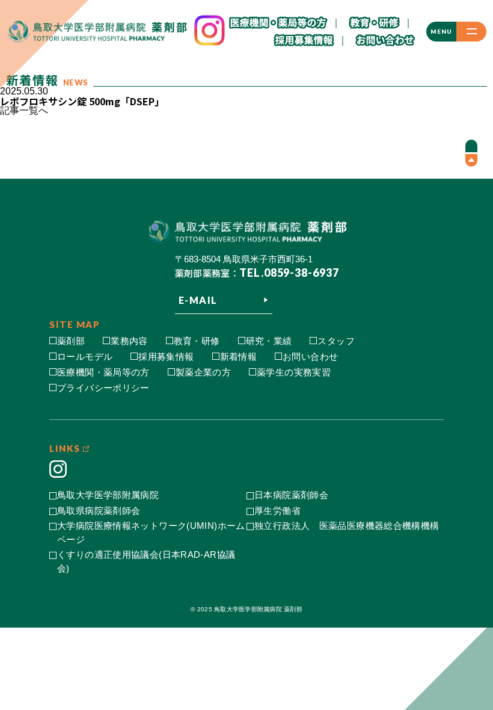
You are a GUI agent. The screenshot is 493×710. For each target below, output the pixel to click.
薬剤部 (71, 340)
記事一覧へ (24, 110)
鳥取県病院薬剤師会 (98, 510)
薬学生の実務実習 (294, 372)
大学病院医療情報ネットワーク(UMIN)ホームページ (151, 532)
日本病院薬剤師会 (291, 495)
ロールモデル (84, 356)
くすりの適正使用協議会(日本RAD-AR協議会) (146, 561)
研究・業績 (269, 340)
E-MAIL (198, 300)
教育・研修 (197, 340)
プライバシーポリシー (103, 387)
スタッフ (336, 340)
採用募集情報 (166, 356)
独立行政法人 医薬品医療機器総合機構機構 (346, 525)
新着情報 (238, 356)
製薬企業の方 (203, 372)
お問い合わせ (310, 356)
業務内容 (129, 340)
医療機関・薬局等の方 (103, 372)
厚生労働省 (277, 510)
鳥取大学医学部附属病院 (108, 495)
